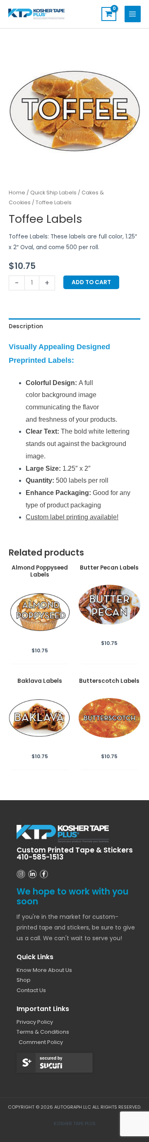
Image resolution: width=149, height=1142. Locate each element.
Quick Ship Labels (53, 192)
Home (17, 192)
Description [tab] (26, 326)
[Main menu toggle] (133, 14)
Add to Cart (91, 282)
